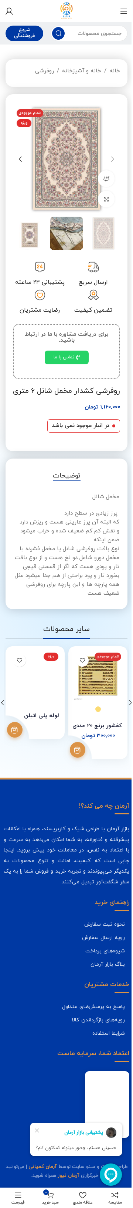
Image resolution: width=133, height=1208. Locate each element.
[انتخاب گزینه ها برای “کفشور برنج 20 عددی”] (77, 750)
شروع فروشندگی (24, 33)
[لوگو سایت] (66, 10)
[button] (112, 159)
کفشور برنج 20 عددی (97, 726)
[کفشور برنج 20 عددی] (98, 676)
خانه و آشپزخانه (81, 71)
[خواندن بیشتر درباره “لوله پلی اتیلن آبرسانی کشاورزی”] (15, 730)
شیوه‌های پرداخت (105, 951)
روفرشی (44, 71)
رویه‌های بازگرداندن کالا (98, 1020)
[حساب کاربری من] (9, 11)
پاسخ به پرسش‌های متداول (93, 1006)
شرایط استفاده (108, 1033)
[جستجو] (58, 33)
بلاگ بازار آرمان (108, 964)
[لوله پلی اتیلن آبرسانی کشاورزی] (35, 676)
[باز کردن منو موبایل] (123, 11)
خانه (114, 71)
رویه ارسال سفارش (103, 937)
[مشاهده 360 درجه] (106, 178)
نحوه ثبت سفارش (104, 924)
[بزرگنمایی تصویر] (106, 199)
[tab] (67, 476)
